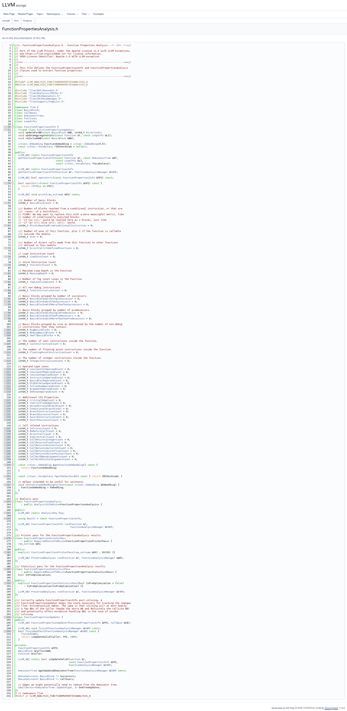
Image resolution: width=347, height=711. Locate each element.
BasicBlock (31, 110)
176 (7, 538)
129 (7, 405)
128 (7, 403)
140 (7, 437)
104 (7, 335)
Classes (71, 14)
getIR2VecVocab (66, 476)
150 (7, 465)
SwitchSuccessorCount (44, 420)
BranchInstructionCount (46, 411)
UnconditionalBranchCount (47, 405)
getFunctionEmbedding (68, 465)
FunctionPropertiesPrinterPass (45, 538)
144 (7, 448)
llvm (16, 20)
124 (7, 391)
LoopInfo (30, 121)
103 (7, 332)
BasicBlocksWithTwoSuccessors (50, 301)
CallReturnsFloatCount (45, 442)
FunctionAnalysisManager (91, 172)
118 (7, 374)
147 (7, 456)
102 (7, 329)
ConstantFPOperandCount (46, 372)
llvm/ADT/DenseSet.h (43, 90)
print (42, 194)
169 (7, 518)
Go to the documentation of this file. (24, 38)
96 (7, 312)
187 (7, 569)
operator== (45, 177)
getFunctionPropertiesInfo (36, 158)
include (6, 20)
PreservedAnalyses (43, 558)
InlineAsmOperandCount (45, 386)
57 (7, 203)
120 (7, 380)
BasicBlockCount (41, 203)
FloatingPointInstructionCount (51, 352)
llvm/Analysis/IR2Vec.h (46, 93)
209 (7, 631)
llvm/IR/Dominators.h (44, 96)
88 (7, 290)
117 (7, 372)
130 (7, 408)
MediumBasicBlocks (42, 332)
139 (7, 434)
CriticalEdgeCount (42, 400)
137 (7, 428)
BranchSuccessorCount (44, 414)
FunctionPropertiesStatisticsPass (47, 569)
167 (7, 513)
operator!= (32, 183)
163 (7, 501)
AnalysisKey (49, 513)
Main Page (9, 14)
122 (7, 386)
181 (7, 552)
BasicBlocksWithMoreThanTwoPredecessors (57, 318)
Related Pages (25, 14)
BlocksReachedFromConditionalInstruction (58, 225)
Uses (33, 236)
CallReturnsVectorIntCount (48, 448)
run (67, 524)
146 (7, 453)
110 (7, 352)
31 (7, 129)
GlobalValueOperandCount (46, 383)
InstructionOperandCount (46, 377)
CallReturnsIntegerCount (46, 439)
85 (7, 282)
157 (7, 484)
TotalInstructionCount (45, 290)
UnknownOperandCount (43, 391)
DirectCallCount (41, 434)
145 (7, 451)
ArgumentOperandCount (44, 388)
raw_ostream (55, 194)
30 (7, 127)
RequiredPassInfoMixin (49, 541)
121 (7, 383)
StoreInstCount (40, 265)
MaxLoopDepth (38, 273)
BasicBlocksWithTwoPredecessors (51, 315)
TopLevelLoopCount (42, 282)
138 (7, 431)
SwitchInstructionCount (46, 417)
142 (7, 442)
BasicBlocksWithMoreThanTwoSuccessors (56, 304)
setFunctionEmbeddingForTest (45, 484)
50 (7, 183)
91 (7, 298)
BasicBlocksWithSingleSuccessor (51, 298)
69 (7, 236)
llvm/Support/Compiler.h (46, 101)
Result (31, 518)
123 (7, 388)
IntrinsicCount (40, 428)
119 (7, 377)
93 (7, 304)
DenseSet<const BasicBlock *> (38, 676)
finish (42, 628)
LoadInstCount (39, 256)
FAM (113, 172)
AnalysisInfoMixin (46, 504)
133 (7, 417)
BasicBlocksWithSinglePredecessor (53, 312)
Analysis (27, 20)
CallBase (30, 112)
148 (7, 459)
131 (7, 411)
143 (7, 445)
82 (7, 273)
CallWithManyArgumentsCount (48, 456)
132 (7, 414)
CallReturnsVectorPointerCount (51, 453)
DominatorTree (33, 115)
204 (7, 617)
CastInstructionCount (44, 343)
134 (7, 420)
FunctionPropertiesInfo (40, 127)
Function (30, 118)
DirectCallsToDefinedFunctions (51, 248)
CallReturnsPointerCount (46, 445)
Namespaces (53, 14)
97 (7, 315)
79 (7, 265)
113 (7, 360)
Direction (92, 132)
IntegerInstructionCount (46, 360)
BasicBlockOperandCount (46, 380)
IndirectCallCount (42, 437)
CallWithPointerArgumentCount (50, 459)
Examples (98, 14)
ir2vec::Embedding (30, 144)
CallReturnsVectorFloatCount (49, 451)
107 (7, 343)
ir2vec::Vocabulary (40, 146)
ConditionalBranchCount (46, 408)
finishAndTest (34, 631)
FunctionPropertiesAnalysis (43, 501)
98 (7, 318)
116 (7, 369)
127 (7, 400)
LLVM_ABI (24, 155)
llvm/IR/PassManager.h (45, 98)
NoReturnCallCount (42, 431)
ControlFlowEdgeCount (44, 403)
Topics (40, 14)
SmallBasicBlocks (41, 335)
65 (7, 225)
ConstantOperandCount (44, 374)
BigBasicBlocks (40, 329)
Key (61, 513)
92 (7, 301)
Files (84, 14)
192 (7, 583)
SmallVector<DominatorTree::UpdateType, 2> (48, 687)
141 (7, 439)
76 (7, 256)
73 (7, 248)
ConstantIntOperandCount (46, 369)
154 (7, 476)
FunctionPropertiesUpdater (55, 129)
